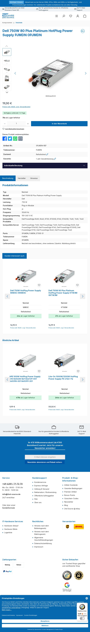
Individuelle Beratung (13, 165)
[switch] (82, 618)
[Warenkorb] (85, 16)
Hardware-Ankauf (11, 526)
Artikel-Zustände (71, 485)
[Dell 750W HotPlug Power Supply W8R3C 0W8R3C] (25, 276)
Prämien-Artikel (70, 492)
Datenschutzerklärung (43, 543)
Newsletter (68, 502)
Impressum (38, 547)
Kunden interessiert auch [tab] (14, 256)
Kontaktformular (8, 508)
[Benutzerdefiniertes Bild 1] (67, 526)
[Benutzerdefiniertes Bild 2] (79, 526)
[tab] (8, 178)
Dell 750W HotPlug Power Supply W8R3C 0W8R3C (25, 291)
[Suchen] (64, 16)
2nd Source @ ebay (72, 509)
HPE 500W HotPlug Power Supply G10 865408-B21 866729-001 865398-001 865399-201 (25, 378)
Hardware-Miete (10, 529)
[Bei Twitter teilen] (10, 138)
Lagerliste (8, 532)
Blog (66, 505)
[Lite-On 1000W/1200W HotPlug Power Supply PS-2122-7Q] (64, 361)
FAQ (36, 499)
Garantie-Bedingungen (73, 488)
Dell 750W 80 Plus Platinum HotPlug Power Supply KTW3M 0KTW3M (63, 292)
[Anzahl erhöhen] (28, 123)
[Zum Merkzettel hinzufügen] (39, 285)
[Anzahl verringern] (4, 123)
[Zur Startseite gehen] (8, 16)
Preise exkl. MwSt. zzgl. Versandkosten (16, 107)
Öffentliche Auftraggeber (44, 496)
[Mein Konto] (78, 16)
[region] (45, 73)
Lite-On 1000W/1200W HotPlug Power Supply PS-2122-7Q (63, 377)
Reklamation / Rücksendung (45, 492)
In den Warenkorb (59, 124)
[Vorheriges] (15, 73)
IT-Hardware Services (12, 521)
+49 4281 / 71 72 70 (12, 484)
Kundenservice (40, 482)
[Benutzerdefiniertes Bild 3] (7, 571)
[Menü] (57, 16)
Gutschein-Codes (71, 498)
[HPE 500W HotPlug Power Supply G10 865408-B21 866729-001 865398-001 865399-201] (25, 361)
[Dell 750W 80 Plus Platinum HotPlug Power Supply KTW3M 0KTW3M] (64, 276)
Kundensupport (39, 478)
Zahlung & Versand (41, 489)
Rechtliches (37, 521)
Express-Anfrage (41, 486)
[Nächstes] (85, 73)
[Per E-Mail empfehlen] (20, 138)
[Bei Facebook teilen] (4, 138)
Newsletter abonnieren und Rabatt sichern (44, 462)
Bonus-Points (69, 495)
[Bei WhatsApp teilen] (15, 138)
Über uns (37, 502)
